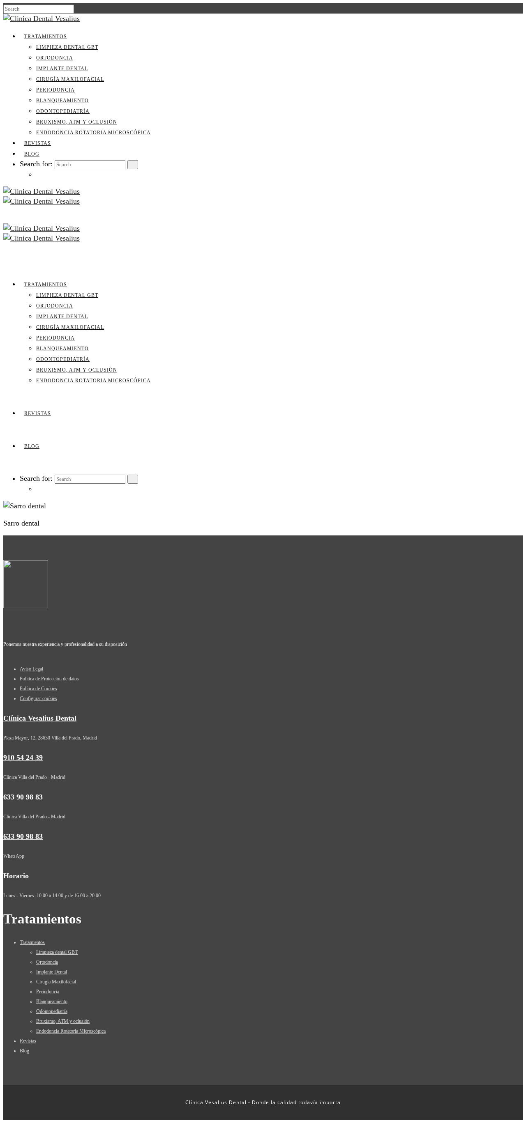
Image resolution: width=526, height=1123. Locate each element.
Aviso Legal (31, 669)
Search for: (36, 164)
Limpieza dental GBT (67, 47)
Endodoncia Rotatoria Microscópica (93, 132)
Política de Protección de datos (49, 679)
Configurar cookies (38, 698)
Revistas (37, 143)
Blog (31, 154)
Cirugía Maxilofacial (70, 79)
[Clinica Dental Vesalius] (41, 18)
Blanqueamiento (62, 100)
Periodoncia (55, 90)
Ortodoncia (54, 58)
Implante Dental (62, 68)
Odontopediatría (63, 111)
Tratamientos (45, 36)
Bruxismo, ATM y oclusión (76, 122)
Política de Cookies (38, 688)
